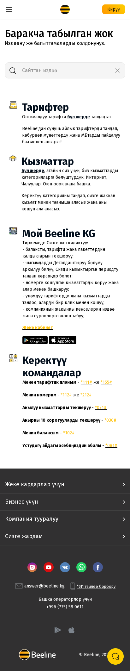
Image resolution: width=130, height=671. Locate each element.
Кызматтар (47, 161)
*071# (101, 407)
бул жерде (78, 117)
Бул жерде (32, 170)
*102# (69, 433)
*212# (86, 395)
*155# (106, 382)
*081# (111, 445)
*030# (110, 420)
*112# (66, 395)
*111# (86, 382)
